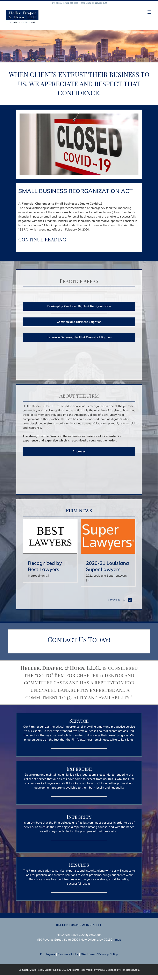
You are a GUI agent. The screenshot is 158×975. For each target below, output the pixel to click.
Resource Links (68, 954)
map (118, 939)
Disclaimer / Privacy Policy (99, 954)
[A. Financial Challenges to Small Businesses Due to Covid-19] (79, 115)
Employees (47, 954)
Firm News (79, 510)
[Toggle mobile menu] (150, 12)
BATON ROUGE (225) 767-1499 (94, 3)
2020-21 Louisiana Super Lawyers (107, 566)
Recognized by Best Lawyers (45, 566)
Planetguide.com (130, 969)
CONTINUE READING (42, 239)
